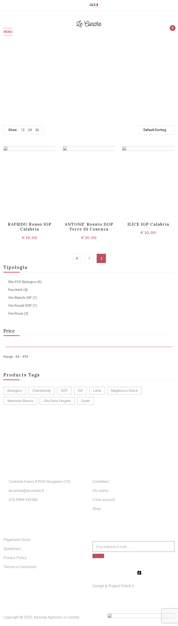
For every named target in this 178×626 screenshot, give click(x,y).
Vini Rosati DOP (20, 305)
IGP (80, 391)
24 (30, 130)
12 (23, 130)
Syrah (85, 401)
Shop (87, 80)
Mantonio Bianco (20, 401)
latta (97, 391)
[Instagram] (133, 573)
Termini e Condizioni (19, 567)
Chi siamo (100, 490)
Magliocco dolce (124, 391)
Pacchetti (15, 290)
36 (37, 130)
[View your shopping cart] (170, 32)
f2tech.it (127, 586)
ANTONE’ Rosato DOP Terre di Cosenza (89, 226)
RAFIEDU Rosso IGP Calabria (29, 226)
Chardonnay (41, 391)
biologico (14, 391)
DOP (64, 391)
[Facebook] (128, 573)
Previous (76, 258)
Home (72, 80)
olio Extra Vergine (57, 401)
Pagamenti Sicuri (17, 539)
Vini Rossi (15, 313)
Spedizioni (12, 549)
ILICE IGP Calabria (148, 224)
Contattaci (100, 481)
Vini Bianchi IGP (20, 298)
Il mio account (103, 500)
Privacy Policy (15, 558)
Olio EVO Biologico (22, 282)
